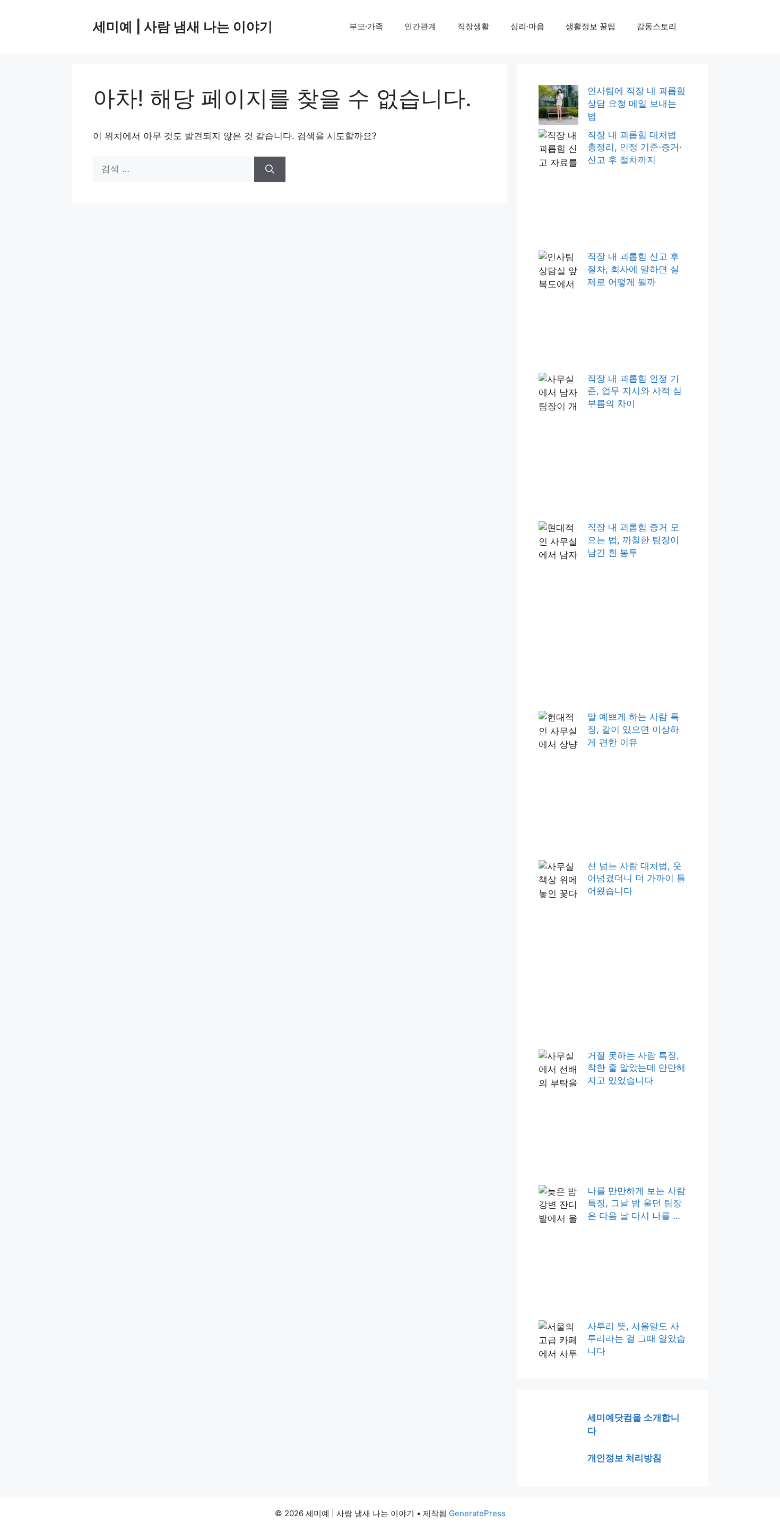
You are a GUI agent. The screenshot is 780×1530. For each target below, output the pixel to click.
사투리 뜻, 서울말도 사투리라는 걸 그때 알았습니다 (636, 1339)
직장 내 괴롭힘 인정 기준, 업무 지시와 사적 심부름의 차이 (634, 391)
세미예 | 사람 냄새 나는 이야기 (183, 27)
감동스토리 (657, 26)
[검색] (269, 169)
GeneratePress (477, 1513)
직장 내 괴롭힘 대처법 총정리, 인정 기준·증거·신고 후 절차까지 (634, 148)
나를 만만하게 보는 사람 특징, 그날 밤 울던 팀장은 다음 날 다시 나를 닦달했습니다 (636, 1204)
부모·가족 (366, 26)
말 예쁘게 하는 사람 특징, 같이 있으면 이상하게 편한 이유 (633, 729)
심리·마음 (527, 26)
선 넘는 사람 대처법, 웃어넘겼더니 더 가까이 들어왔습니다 (636, 879)
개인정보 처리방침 (624, 1457)
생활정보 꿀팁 (591, 26)
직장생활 (473, 26)
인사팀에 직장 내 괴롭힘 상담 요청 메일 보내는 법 (636, 103)
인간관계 (420, 26)
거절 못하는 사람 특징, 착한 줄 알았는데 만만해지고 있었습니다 (636, 1068)
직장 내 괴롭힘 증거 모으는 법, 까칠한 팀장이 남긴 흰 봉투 (633, 540)
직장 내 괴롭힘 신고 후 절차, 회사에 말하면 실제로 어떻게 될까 (633, 269)
